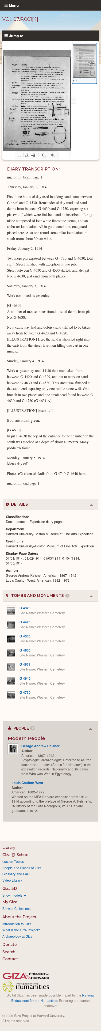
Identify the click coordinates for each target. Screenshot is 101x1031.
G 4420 (25, 622)
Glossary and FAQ (16, 874)
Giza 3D (9, 888)
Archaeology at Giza (17, 936)
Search (8, 952)
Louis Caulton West (27, 782)
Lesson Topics (13, 861)
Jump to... (17, 36)
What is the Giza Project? (21, 930)
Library (8, 847)
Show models (12, 895)
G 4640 (25, 678)
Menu (14, 5)
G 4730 (25, 692)
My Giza (9, 902)
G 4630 (25, 650)
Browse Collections (16, 908)
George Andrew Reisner (40, 745)
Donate (9, 944)
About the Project (19, 917)
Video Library (12, 880)
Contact (10, 959)
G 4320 (25, 608)
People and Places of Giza (22, 867)
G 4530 (25, 636)
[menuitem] (50, 895)
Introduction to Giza (16, 923)
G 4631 (25, 664)
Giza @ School (15, 855)
